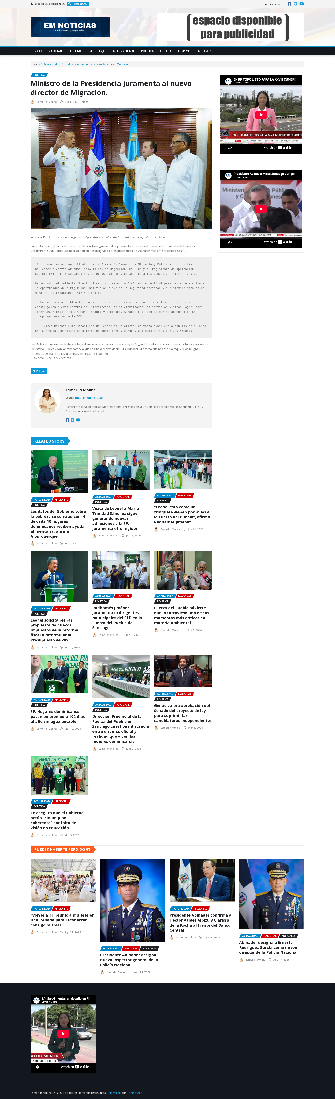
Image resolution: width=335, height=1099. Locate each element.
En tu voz (204, 51)
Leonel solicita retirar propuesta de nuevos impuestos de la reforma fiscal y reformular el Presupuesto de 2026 (54, 629)
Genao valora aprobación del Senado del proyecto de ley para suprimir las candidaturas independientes (183, 713)
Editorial (76, 51)
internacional (123, 51)
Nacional (55, 51)
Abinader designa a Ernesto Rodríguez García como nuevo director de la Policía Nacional (268, 947)
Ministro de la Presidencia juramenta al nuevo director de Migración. (87, 64)
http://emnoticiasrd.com (88, 398)
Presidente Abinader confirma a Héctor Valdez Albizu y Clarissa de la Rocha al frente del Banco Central (201, 922)
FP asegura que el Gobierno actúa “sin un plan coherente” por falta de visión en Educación (57, 820)
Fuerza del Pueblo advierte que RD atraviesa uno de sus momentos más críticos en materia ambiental (181, 615)
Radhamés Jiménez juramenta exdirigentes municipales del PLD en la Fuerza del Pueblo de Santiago (117, 617)
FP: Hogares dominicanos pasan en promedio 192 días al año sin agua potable (58, 716)
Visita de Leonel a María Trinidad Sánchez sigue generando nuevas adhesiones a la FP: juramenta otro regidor (115, 518)
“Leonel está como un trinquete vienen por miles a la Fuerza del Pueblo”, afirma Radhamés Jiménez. (182, 514)
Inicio (38, 51)
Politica (147, 51)
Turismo (184, 51)
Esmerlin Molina (47, 101)
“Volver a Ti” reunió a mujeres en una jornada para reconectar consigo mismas (63, 920)
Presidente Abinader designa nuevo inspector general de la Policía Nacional (129, 959)
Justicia (165, 51)
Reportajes (98, 51)
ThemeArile (134, 1093)
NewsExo (115, 1093)
